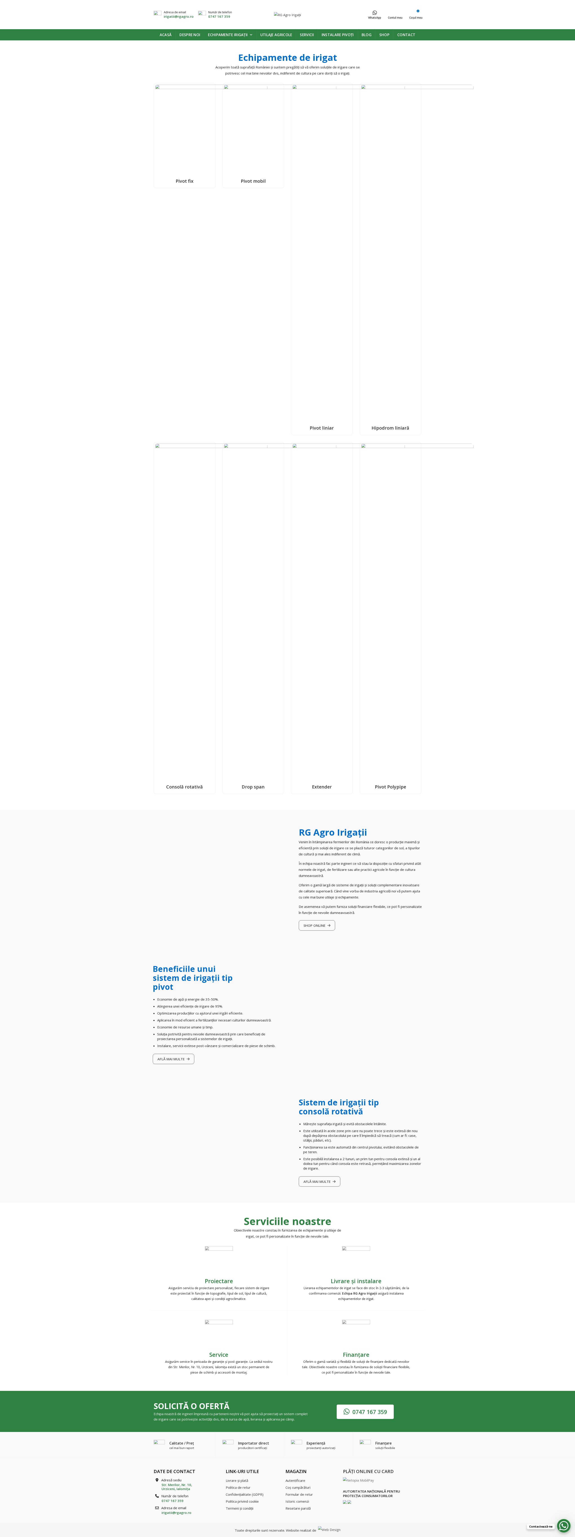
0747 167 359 (219, 16)
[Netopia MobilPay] (358, 1480)
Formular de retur (299, 1494)
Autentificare (295, 1480)
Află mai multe (171, 1059)
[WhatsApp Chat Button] (564, 1526)
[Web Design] (329, 1530)
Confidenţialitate (244, 1494)
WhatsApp (374, 18)
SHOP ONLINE (314, 925)
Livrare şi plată (237, 1480)
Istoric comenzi (297, 1501)
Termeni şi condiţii (239, 1508)
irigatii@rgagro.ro (179, 16)
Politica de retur (238, 1487)
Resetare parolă (298, 1508)
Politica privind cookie (242, 1501)
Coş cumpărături (297, 1487)
